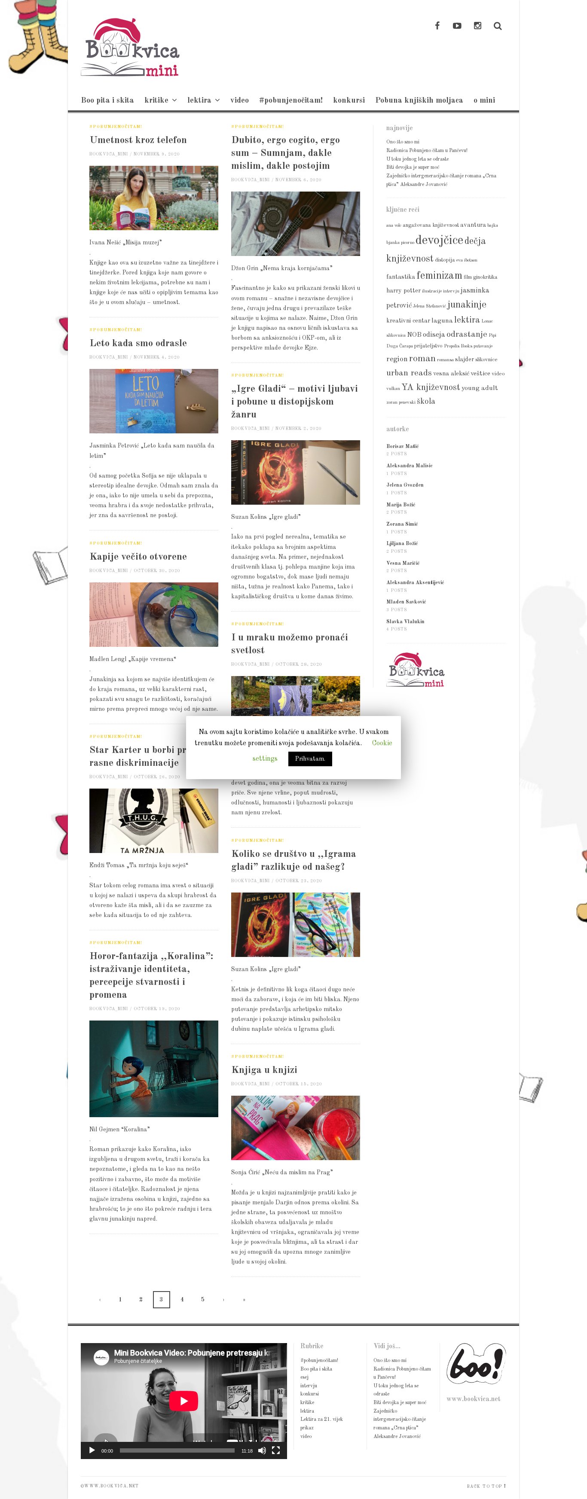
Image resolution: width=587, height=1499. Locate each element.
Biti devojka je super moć (412, 167)
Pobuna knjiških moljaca (419, 100)
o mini (484, 100)
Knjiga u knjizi (264, 1070)
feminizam (439, 276)
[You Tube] (457, 26)
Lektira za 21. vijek (321, 1419)
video (239, 100)
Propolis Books (458, 346)
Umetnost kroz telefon (138, 140)
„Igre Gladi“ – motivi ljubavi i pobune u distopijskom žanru (294, 402)
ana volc (393, 225)
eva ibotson (466, 260)
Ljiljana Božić (402, 543)
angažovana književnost (431, 225)
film (468, 277)
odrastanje (466, 334)
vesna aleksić (451, 374)
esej (304, 1377)
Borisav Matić (402, 446)
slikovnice (486, 360)
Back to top (484, 1487)
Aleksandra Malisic (409, 466)
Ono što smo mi (402, 142)
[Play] (92, 1450)
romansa (445, 360)
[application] (184, 1401)
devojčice (439, 241)
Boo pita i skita (107, 100)
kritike (156, 100)
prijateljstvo (428, 346)
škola (426, 401)
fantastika (400, 277)
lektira (199, 100)
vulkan (393, 389)
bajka (492, 225)
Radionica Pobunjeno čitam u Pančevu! (427, 150)
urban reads (409, 373)
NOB (414, 335)
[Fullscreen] (276, 1450)
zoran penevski (401, 402)
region (397, 359)
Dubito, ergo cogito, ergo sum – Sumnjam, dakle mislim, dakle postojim (285, 153)
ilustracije (432, 291)
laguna (442, 320)
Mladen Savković (406, 602)
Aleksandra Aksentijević (415, 582)
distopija (445, 260)
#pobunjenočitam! (291, 100)
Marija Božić (401, 505)
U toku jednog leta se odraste (417, 159)
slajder (464, 359)
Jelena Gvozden (405, 485)
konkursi (349, 100)
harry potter (403, 291)
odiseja (434, 334)
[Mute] (262, 1450)
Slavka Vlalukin (405, 622)
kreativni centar (408, 321)
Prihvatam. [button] (310, 759)
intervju (451, 291)
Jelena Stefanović (429, 306)
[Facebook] (437, 26)
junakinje (466, 305)
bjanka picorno (400, 243)
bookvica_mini (108, 154)
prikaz (307, 1428)
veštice (480, 373)
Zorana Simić (402, 524)
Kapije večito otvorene (138, 557)
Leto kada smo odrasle (138, 343)
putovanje (483, 346)
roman (422, 358)
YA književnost (430, 387)
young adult (480, 388)
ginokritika (485, 277)
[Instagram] (477, 26)
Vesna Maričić (403, 563)
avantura (473, 225)
